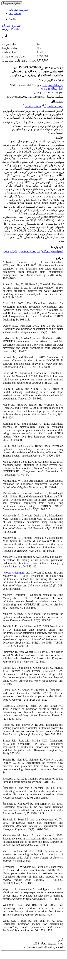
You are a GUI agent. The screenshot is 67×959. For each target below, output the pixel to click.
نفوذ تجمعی (10, 251)
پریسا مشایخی (54, 106)
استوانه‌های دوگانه (52, 251)
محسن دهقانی (32, 106)
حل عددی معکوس (29, 251)
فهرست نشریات (18, 9)
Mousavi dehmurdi (14, 572)
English (13, 19)
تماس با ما (15, 13)
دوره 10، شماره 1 (53, 85)
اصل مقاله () (51, 88)
